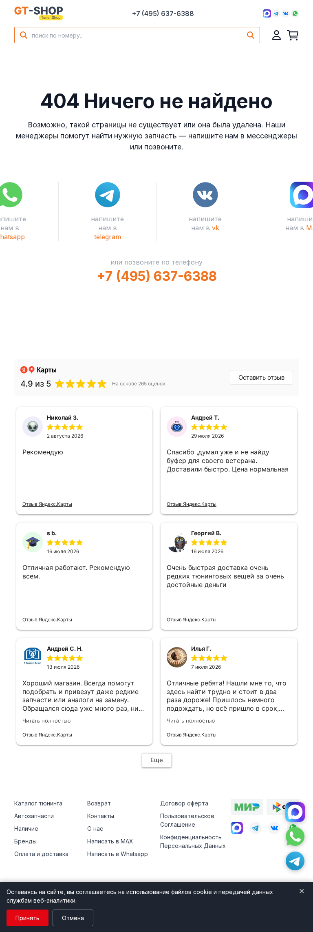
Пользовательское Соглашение (187, 820)
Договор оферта (184, 803)
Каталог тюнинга (38, 803)
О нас (95, 828)
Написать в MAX (110, 841)
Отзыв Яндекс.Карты (47, 504)
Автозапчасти (34, 815)
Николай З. (62, 417)
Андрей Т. (205, 417)
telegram (107, 237)
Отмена (73, 917)
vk (215, 228)
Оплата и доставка (41, 853)
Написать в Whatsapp (117, 853)
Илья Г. (201, 648)
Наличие (26, 828)
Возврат (99, 803)
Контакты (100, 815)
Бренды (25, 841)
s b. (52, 532)
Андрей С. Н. (65, 648)
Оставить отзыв (261, 377)
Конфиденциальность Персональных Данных (193, 841)
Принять (27, 917)
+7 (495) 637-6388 (163, 13)
